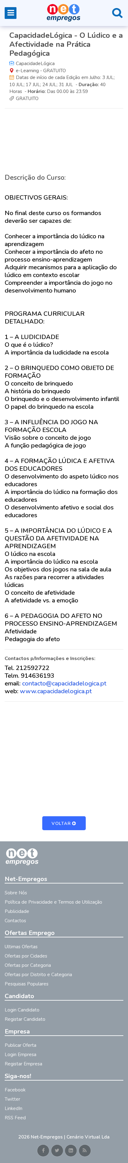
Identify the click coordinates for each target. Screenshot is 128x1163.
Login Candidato (22, 1010)
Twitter (12, 1099)
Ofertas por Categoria (28, 965)
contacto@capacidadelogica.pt (64, 683)
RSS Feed (15, 1118)
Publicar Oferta (20, 1045)
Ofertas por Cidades (26, 956)
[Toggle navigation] (10, 13)
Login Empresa (20, 1054)
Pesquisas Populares (26, 984)
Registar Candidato (25, 1019)
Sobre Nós (16, 893)
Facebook (15, 1090)
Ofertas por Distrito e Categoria (38, 974)
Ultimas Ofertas (21, 947)
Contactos (15, 921)
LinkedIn (13, 1108)
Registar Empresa (23, 1064)
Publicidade (17, 911)
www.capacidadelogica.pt (56, 691)
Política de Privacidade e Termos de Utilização (53, 902)
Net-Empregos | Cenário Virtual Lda (70, 1137)
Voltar (61, 823)
